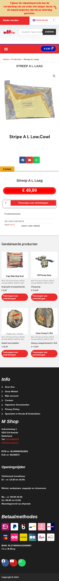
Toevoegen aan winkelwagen (33, 203)
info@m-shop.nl (10, 443)
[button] (6, 49)
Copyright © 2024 (10, 577)
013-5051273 (12, 439)
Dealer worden (10, 20)
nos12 (12, 225)
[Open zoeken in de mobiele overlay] (37, 32)
